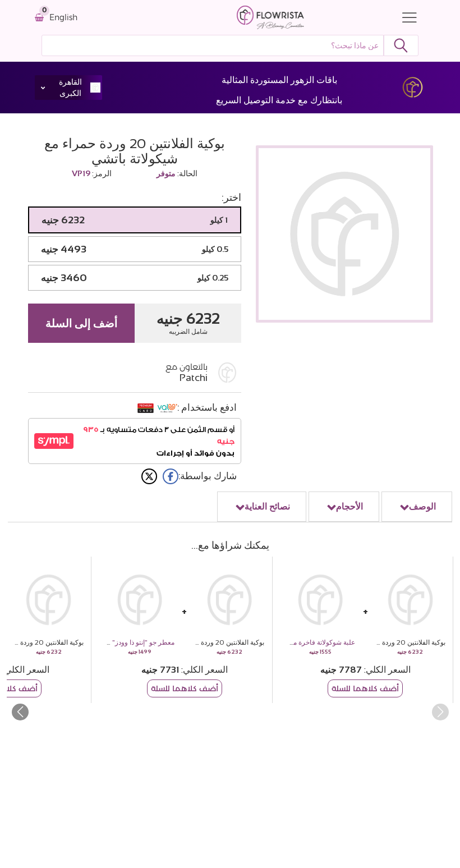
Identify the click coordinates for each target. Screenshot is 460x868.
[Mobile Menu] (406, 17)
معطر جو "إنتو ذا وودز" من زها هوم (126, 642)
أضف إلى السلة (81, 323)
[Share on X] (149, 476)
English (63, 17)
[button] (19, 712)
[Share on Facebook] (170, 476)
